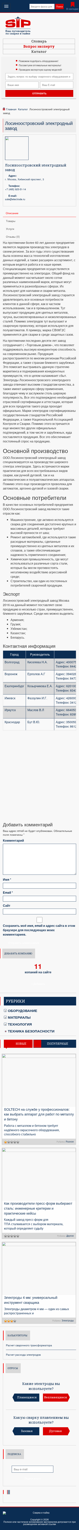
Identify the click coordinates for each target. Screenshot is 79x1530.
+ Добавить (38, 984)
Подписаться (33, 1478)
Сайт (6, 905)
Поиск (59, 6)
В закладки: (72, 8)
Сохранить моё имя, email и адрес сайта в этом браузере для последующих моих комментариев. (39, 930)
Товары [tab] (10, 221)
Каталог (39, 51)
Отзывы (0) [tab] (13, 236)
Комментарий (13, 840)
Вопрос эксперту (39, 46)
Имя (7, 879)
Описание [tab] (12, 213)
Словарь (39, 41)
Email (8, 892)
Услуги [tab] (10, 229)
